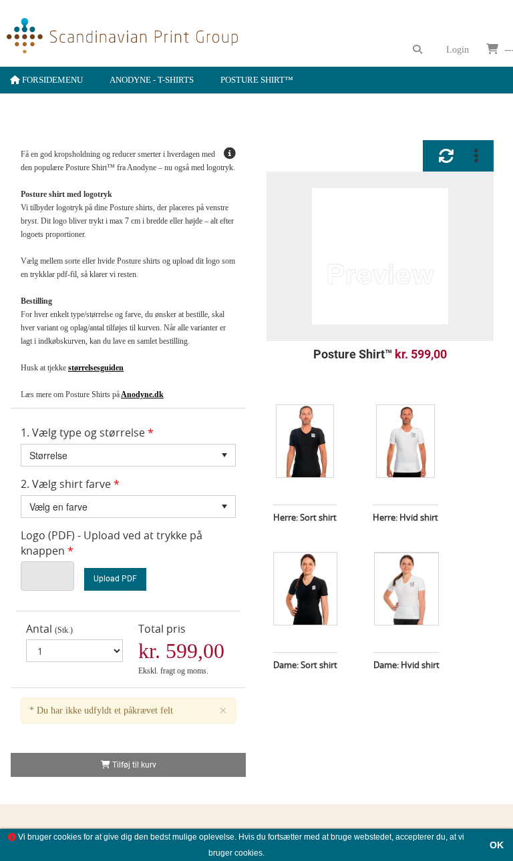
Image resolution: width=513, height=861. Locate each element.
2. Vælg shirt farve (66, 484)
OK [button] (497, 845)
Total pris (162, 628)
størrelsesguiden (96, 367)
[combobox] (128, 455)
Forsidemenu (51, 80)
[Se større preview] (380, 256)
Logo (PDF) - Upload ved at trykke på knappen (111, 543)
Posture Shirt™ (256, 80)
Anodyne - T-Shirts (152, 80)
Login (457, 50)
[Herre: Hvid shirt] (405, 428)
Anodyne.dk (142, 394)
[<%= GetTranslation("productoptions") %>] (476, 156)
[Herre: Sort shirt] (305, 428)
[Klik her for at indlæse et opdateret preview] (446, 156)
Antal (39, 628)
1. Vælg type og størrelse (83, 432)
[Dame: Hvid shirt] (406, 575)
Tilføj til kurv (133, 765)
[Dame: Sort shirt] (305, 575)
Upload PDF (115, 578)
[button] (224, 455)
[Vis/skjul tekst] (230, 154)
